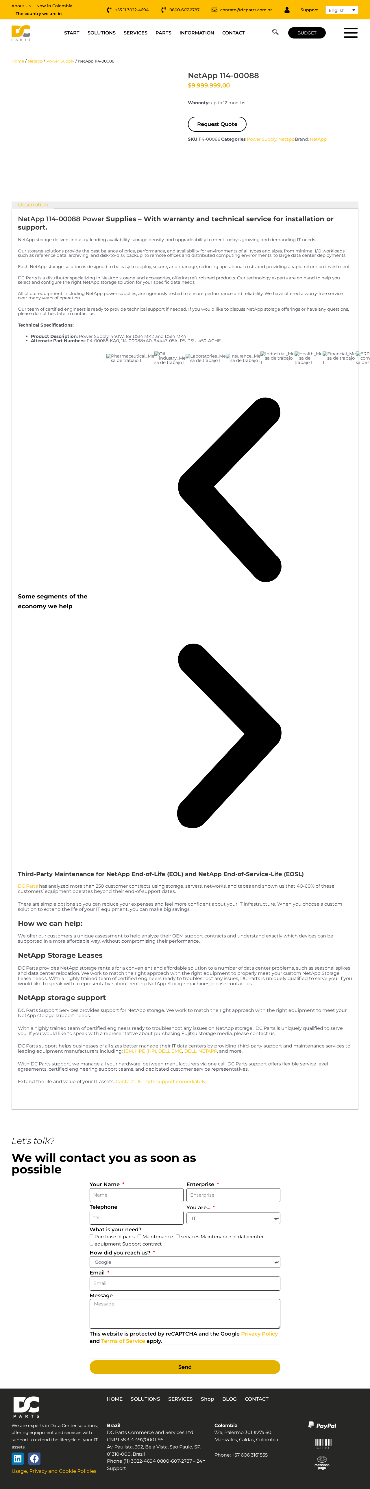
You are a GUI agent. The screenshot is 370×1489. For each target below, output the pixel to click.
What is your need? (115, 1229)
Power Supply (60, 61)
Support (309, 9)
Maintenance (158, 1236)
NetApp (318, 139)
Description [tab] (33, 205)
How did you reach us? (121, 1253)
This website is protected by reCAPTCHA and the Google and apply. (184, 1337)
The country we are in (39, 13)
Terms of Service (123, 1341)
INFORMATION (197, 33)
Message (101, 1295)
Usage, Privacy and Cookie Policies (54, 1471)
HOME (115, 1399)
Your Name (105, 1184)
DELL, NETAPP (200, 1051)
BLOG (229, 1399)
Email (98, 1273)
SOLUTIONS (102, 33)
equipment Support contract (128, 1244)
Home (18, 61)
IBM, (129, 1051)
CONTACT (233, 33)
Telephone (103, 1207)
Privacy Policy (259, 1334)
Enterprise (201, 1184)
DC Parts (28, 886)
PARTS (163, 33)
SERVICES (135, 33)
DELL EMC (170, 1051)
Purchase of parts (115, 1236)
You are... (199, 1207)
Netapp (35, 61)
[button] (275, 33)
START (71, 33)
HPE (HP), (146, 1051)
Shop (207, 1399)
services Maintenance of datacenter (222, 1236)
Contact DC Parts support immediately (160, 1081)
